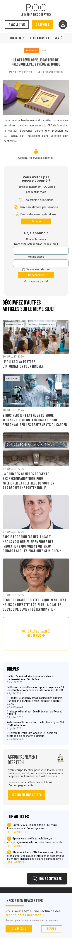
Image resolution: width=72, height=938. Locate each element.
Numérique (32, 50)
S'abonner (42, 24)
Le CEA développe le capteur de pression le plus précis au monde (36, 62)
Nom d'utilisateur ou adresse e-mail (36, 244)
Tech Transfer (39, 38)
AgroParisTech (14, 324)
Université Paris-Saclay (41, 324)
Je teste (36, 221)
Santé (58, 38)
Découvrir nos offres (26, 795)
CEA (44, 50)
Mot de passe (36, 256)
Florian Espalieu (52, 72)
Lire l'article (15, 832)
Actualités (17, 38)
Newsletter (17, 24)
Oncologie (12, 378)
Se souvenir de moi (38, 269)
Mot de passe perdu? (36, 281)
